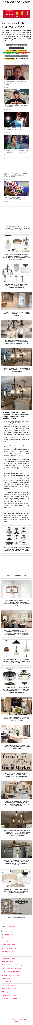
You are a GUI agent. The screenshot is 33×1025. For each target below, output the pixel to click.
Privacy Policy (23, 1019)
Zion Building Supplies (8, 934)
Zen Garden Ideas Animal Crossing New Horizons (16, 965)
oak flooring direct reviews (16, 48)
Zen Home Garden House (9, 948)
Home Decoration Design (16, 1)
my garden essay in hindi (10, 53)
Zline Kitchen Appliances (9, 985)
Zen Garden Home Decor (9, 951)
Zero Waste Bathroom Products (11, 975)
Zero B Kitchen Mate (8, 941)
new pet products (9, 58)
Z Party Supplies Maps (8, 945)
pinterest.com (11, 926)
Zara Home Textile (7, 955)
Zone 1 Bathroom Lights (9, 988)
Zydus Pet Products (7, 982)
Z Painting (5, 992)
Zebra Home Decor (7, 961)
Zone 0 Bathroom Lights (9, 995)
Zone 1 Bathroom (7, 978)
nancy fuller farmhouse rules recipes (16, 50)
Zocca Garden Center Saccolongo (11, 968)
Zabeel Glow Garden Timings (10, 958)
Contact (14, 1019)
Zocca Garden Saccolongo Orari (11, 972)
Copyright (16, 1021)
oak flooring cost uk (24, 53)
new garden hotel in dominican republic (16, 56)
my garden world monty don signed (16, 45)
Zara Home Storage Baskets (10, 938)
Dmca (7, 1019)
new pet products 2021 (22, 58)
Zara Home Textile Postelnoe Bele (11, 999)
